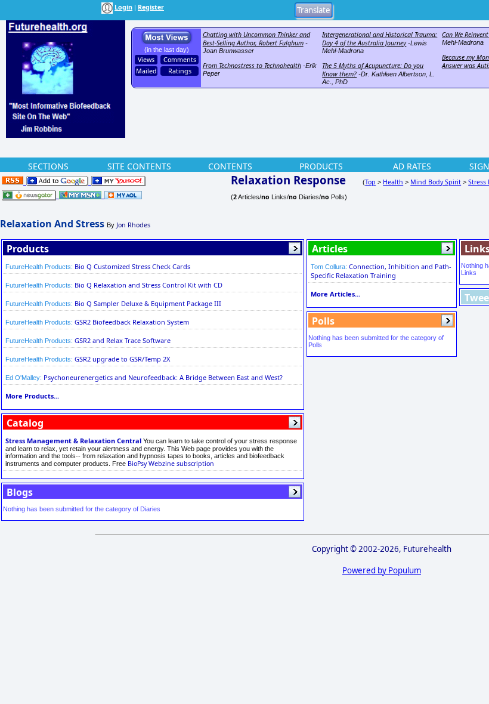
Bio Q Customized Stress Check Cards (132, 266)
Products (321, 166)
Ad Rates (412, 166)
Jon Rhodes (133, 225)
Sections (48, 166)
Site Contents (139, 166)
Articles (330, 248)
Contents (230, 166)
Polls (323, 321)
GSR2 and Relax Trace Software (123, 340)
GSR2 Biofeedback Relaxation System (132, 321)
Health (393, 182)
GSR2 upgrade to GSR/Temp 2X (122, 358)
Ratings (179, 71)
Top (370, 182)
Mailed (146, 71)
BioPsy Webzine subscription (171, 463)
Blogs (20, 492)
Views (146, 59)
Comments (179, 59)
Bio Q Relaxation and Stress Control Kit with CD (148, 284)
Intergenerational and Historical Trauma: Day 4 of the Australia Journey (379, 38)
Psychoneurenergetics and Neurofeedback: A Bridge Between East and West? (163, 377)
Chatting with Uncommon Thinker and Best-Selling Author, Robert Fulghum (256, 38)
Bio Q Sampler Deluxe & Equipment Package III (148, 303)
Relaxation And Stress (52, 223)
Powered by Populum (381, 570)
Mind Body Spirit (435, 182)
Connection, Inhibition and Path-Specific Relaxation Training (381, 271)
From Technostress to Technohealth (252, 65)
